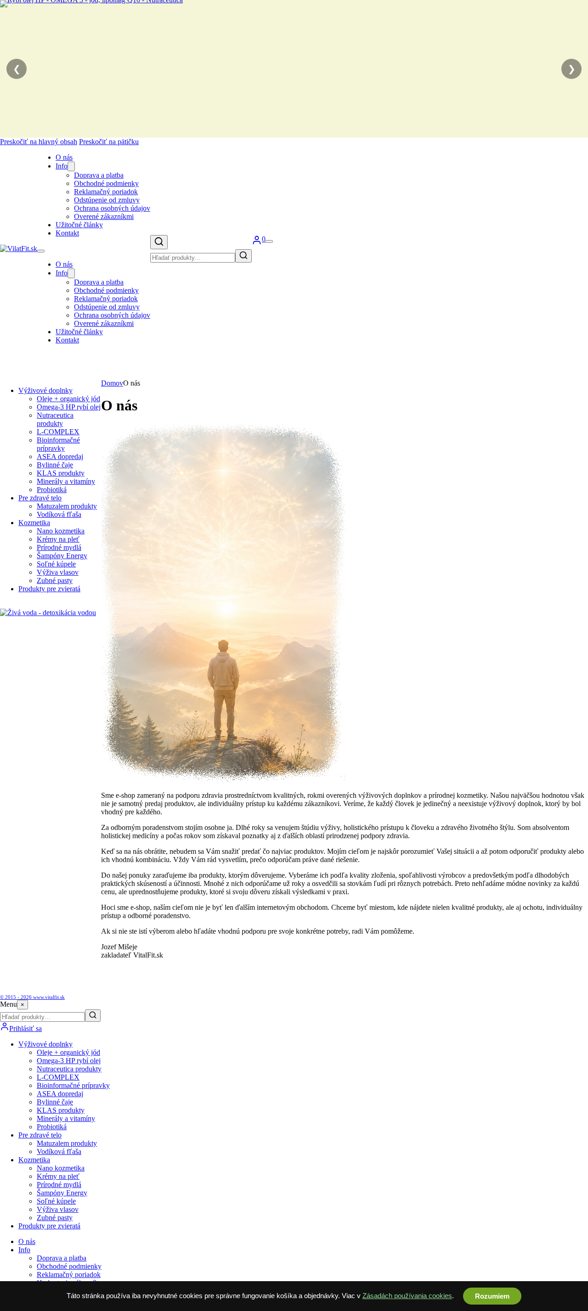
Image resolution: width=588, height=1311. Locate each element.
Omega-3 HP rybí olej (69, 407)
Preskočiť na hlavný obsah (38, 142)
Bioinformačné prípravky (58, 444)
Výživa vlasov (58, 572)
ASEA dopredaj (60, 456)
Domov (112, 383)
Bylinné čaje (55, 465)
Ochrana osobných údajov (112, 208)
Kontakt (67, 233)
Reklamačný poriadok (106, 192)
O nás (64, 157)
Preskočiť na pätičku (109, 142)
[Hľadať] (159, 242)
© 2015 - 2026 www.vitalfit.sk (32, 997)
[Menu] (269, 241)
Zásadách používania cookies (407, 1296)
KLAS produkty (61, 473)
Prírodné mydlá (59, 547)
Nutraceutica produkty (55, 419)
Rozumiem (492, 1296)
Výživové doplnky (45, 390)
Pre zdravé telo (40, 498)
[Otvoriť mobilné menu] (41, 251)
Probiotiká (52, 489)
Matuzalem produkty (67, 506)
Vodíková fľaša (59, 514)
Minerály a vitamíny (66, 481)
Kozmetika (34, 523)
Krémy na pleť (58, 539)
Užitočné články (79, 225)
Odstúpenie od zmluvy (107, 200)
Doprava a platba (99, 175)
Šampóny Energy (62, 556)
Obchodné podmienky (106, 183)
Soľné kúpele (56, 564)
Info (62, 166)
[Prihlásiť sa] (257, 243)
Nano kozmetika (61, 531)
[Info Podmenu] (71, 166)
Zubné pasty (55, 580)
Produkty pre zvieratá (49, 589)
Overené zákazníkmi (104, 216)
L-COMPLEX (58, 432)
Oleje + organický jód (68, 399)
